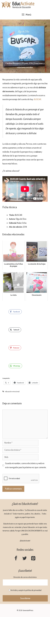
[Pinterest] (33, 558)
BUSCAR (37, 99)
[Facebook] (16, 558)
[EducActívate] (18, 5)
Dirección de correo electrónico (25, 577)
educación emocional (12, 391)
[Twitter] (24, 558)
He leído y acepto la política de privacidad (26, 590)
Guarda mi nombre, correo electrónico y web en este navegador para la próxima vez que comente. (25, 465)
